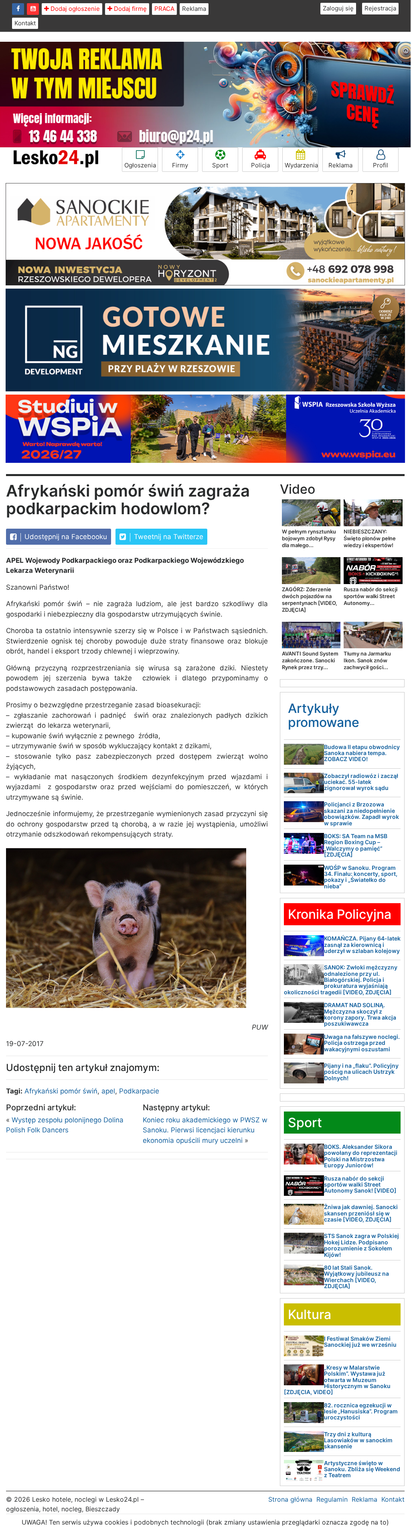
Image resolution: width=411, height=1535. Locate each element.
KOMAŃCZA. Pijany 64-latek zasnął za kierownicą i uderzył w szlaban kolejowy (362, 944)
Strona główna (290, 1499)
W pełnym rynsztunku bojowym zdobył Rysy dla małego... (309, 538)
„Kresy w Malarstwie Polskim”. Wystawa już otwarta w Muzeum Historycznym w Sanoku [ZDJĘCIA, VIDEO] (337, 1380)
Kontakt (25, 23)
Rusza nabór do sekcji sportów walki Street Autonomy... (370, 596)
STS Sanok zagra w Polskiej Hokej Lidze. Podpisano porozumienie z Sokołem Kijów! (361, 1245)
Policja (260, 165)
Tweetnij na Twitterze (167, 537)
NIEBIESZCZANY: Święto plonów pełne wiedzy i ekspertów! (370, 538)
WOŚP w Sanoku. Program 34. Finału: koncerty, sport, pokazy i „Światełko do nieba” (360, 877)
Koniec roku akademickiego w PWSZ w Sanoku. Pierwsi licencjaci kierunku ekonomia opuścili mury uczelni (205, 1130)
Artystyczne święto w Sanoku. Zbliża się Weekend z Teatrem (362, 1469)
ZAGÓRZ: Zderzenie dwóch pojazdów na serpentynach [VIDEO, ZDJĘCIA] (309, 599)
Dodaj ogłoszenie (74, 8)
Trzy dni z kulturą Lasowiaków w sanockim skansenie (358, 1440)
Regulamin (332, 1499)
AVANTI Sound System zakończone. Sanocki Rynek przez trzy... (310, 660)
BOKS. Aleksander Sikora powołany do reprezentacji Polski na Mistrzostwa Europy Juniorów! (360, 1156)
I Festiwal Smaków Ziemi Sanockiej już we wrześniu (360, 1341)
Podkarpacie (139, 1091)
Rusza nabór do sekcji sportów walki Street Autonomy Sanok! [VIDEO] (360, 1184)
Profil (380, 165)
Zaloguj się (338, 8)
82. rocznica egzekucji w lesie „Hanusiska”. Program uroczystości (361, 1411)
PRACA (164, 8)
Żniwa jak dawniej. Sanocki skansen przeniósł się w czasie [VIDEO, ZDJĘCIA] (361, 1213)
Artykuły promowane (323, 715)
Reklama (194, 8)
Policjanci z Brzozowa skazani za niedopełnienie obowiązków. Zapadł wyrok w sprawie (361, 813)
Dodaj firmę (129, 8)
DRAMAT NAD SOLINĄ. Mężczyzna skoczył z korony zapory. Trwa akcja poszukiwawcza (360, 1014)
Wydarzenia (301, 165)
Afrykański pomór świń (60, 1091)
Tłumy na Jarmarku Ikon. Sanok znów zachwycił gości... (367, 660)
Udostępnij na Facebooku (64, 537)
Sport (220, 165)
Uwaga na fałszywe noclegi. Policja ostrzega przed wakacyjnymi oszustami (362, 1043)
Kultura (309, 1314)
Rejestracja (380, 8)
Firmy (180, 165)
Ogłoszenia (140, 165)
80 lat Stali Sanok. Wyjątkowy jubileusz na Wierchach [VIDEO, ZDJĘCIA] (356, 1276)
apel (108, 1091)
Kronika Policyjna (339, 914)
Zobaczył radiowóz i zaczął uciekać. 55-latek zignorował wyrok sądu (361, 782)
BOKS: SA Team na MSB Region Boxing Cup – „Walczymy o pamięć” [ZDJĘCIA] (355, 845)
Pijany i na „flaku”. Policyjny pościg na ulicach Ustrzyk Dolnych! (361, 1071)
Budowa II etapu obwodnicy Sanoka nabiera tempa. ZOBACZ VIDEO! (362, 753)
